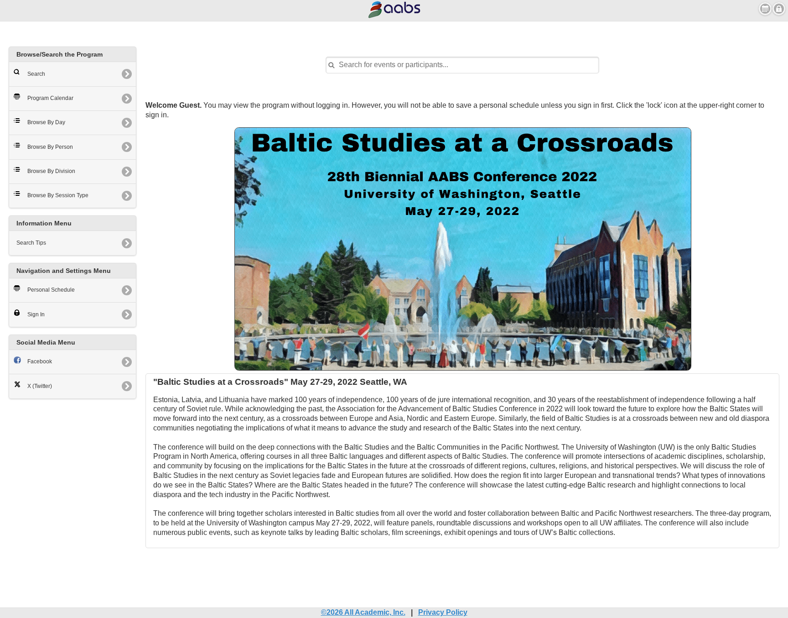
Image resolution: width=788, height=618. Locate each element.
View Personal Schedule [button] (765, 9)
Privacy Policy (442, 612)
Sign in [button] (779, 9)
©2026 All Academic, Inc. (363, 612)
